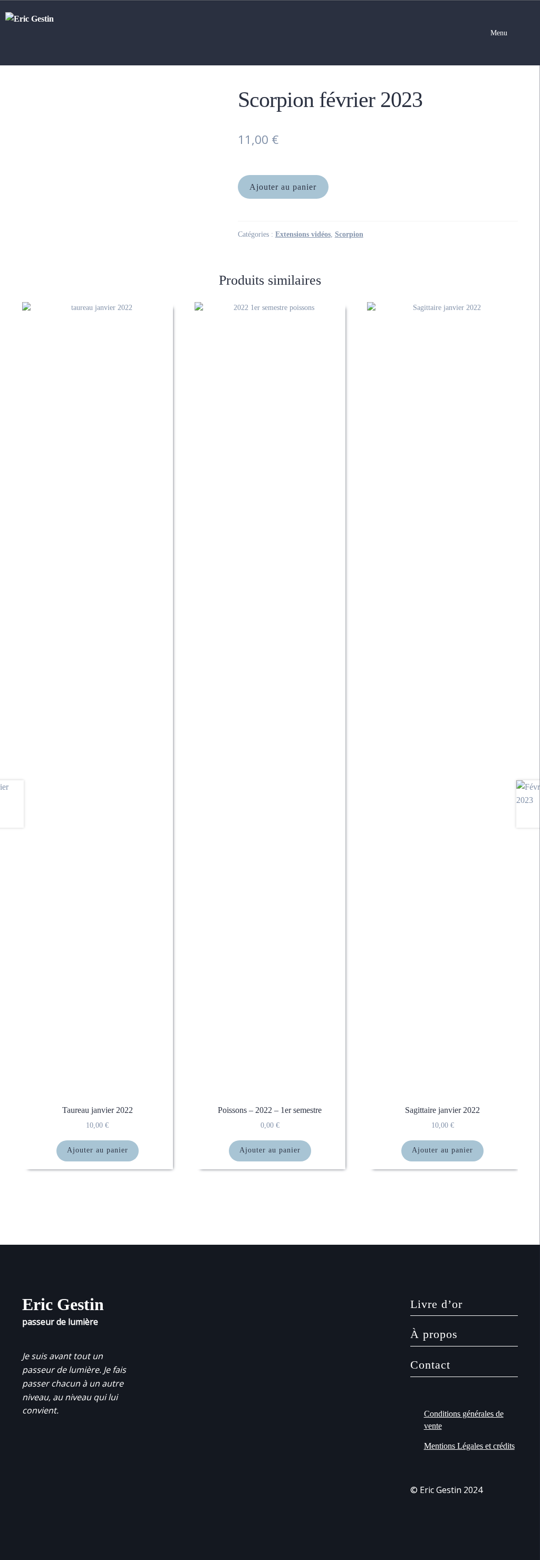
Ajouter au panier (282, 186)
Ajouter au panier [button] (97, 1150)
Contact (430, 1364)
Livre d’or (436, 1304)
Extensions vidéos (303, 234)
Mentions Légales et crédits (469, 1445)
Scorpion (349, 234)
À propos (434, 1334)
